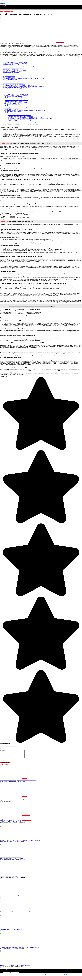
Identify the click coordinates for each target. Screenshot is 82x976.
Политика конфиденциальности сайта (11, 972)
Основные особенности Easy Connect (11, 72)
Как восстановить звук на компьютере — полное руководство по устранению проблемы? (19, 947)
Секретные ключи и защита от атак (10, 69)
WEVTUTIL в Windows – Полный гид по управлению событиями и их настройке (18, 780)
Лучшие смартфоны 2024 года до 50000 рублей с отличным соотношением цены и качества (20, 816)
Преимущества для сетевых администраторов (13, 80)
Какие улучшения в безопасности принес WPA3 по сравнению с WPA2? (18, 66)
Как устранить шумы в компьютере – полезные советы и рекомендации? (16, 965)
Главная (1, 11)
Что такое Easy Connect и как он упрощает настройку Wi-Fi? (16, 74)
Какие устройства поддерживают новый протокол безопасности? (17, 70)
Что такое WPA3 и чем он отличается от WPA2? (13, 83)
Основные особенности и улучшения (11, 64)
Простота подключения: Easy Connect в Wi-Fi (12, 71)
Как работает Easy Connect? (9, 76)
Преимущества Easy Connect (9, 77)
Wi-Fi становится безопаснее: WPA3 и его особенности (15, 62)
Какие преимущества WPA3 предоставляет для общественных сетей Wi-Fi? (19, 85)
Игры (4, 8)
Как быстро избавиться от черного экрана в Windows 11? (12, 876)
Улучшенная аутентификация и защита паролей (13, 68)
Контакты (5, 970)
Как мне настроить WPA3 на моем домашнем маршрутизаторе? (16, 87)
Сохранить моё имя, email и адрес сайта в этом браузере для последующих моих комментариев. (22, 760)
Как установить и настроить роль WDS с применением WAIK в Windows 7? (16, 894)
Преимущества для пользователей (10, 65)
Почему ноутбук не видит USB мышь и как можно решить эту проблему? (16, 911)
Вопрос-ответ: (6, 81)
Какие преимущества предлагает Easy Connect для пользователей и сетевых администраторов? (23, 78)
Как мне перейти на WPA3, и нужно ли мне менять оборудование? (17, 89)
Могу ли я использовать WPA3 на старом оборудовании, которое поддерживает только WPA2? (23, 86)
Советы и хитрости (7, 7)
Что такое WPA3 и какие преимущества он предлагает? (15, 63)
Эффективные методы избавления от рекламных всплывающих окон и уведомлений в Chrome (20, 840)
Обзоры (4, 5)
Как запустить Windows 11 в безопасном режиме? (11, 929)
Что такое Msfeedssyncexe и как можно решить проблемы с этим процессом (16, 797)
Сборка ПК (5, 6)
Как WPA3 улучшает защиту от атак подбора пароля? (14, 84)
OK (65, 974)
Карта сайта (5, 969)
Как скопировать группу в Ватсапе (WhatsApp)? (10, 821)
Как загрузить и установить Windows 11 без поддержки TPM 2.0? (14, 858)
